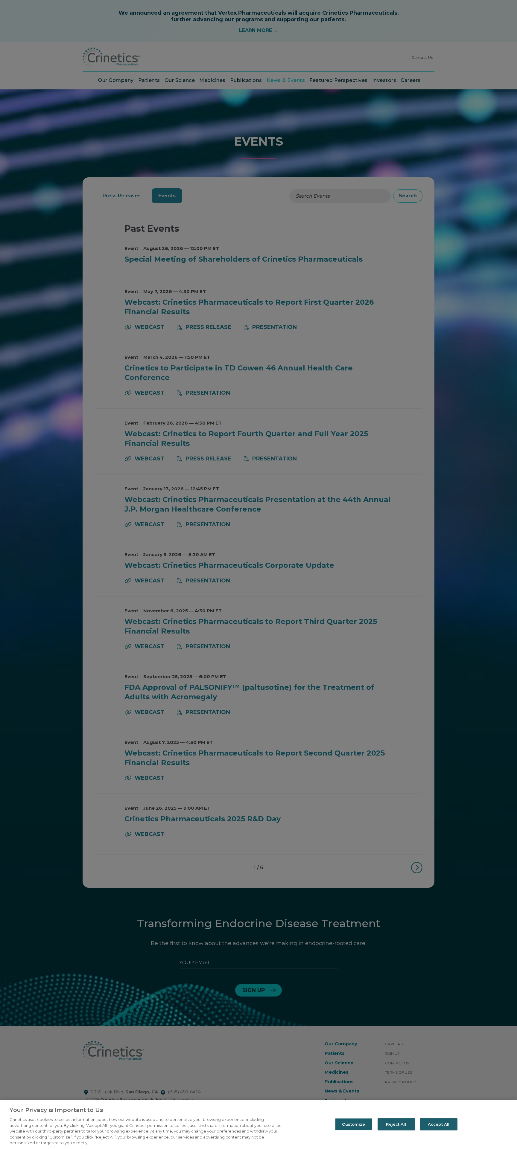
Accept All (438, 1123)
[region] (258, 1124)
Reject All (396, 1123)
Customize (353, 1123)
